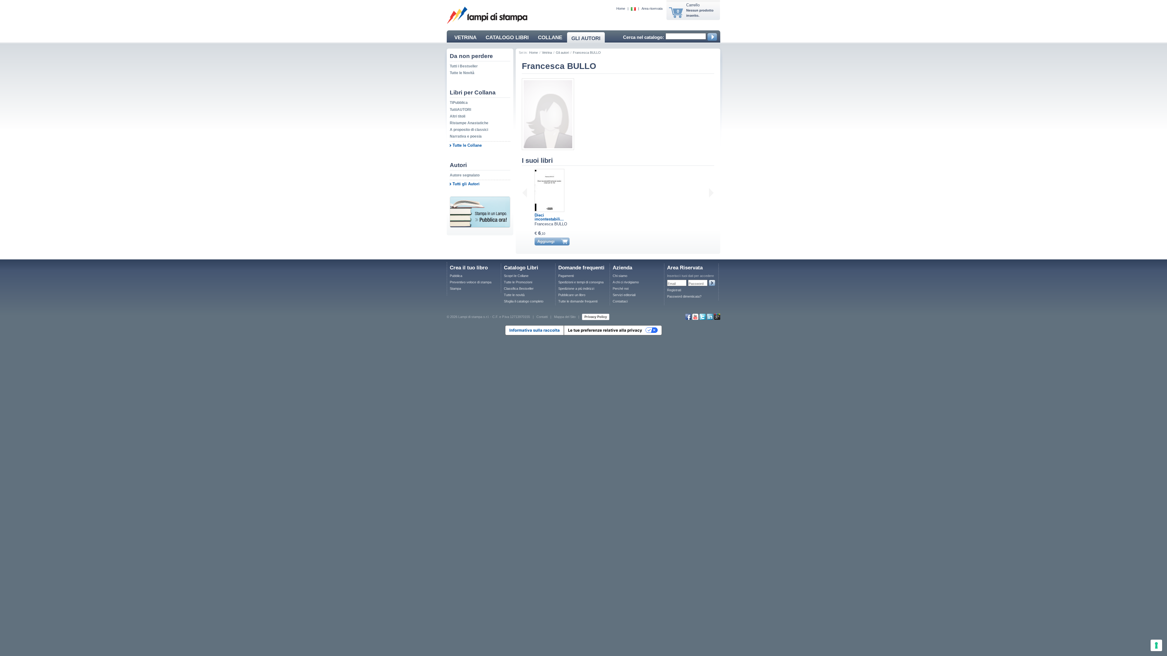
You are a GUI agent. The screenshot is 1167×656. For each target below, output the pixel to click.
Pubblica (456, 276)
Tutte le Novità (462, 73)
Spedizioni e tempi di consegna (581, 282)
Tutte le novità (514, 295)
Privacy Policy (595, 317)
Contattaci (620, 301)
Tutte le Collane (467, 145)
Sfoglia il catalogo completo (523, 301)
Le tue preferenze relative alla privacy (605, 330)
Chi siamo (620, 276)
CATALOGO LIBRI (507, 37)
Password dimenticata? (684, 296)
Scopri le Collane (516, 276)
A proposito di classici (469, 130)
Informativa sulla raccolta (534, 330)
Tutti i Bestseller (464, 66)
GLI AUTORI (586, 38)
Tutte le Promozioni (518, 282)
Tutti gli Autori (466, 184)
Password (696, 283)
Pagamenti (566, 276)
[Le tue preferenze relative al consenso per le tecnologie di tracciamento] (1156, 645)
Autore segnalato (465, 175)
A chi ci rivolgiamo (626, 282)
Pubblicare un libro (571, 295)
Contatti (542, 316)
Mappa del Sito (565, 316)
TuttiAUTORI (460, 110)
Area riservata (652, 8)
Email (672, 283)
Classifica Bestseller (519, 288)
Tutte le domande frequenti (577, 301)
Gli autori (562, 52)
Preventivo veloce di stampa (470, 282)
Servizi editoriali (624, 295)
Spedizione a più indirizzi (576, 288)
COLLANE (550, 37)
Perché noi (620, 288)
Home (620, 8)
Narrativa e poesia (466, 136)
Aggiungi (546, 241)
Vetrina (547, 52)
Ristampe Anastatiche (469, 123)
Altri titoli (457, 116)
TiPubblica (459, 103)
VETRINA (465, 37)
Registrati (674, 290)
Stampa (455, 288)
